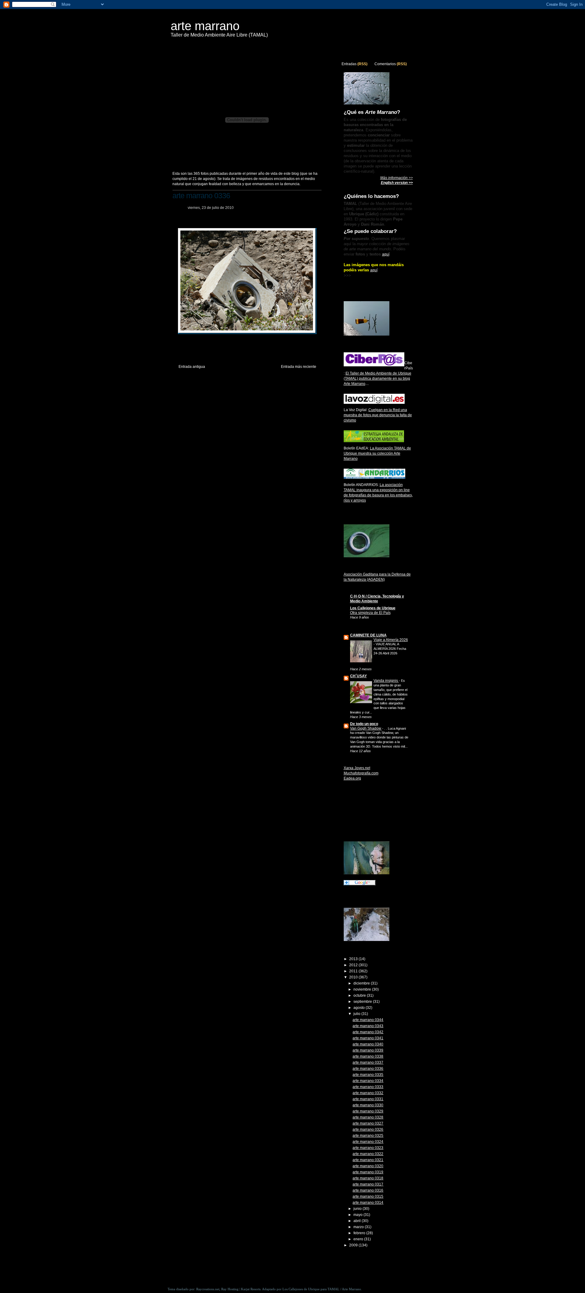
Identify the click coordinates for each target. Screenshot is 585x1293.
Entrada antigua (192, 367)
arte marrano (205, 26)
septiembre (363, 1001)
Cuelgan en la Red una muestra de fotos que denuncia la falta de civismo (378, 415)
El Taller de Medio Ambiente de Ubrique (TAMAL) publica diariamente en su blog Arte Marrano (377, 378)
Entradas (349, 64)
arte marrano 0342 (368, 1032)
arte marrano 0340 (368, 1044)
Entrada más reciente (298, 367)
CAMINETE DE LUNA (368, 635)
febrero (359, 1233)
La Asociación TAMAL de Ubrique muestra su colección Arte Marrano (377, 453)
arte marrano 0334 (368, 1081)
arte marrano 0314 (368, 1202)
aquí (385, 254)
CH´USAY (358, 676)
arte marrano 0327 (368, 1123)
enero (358, 1239)
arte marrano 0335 (368, 1075)
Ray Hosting (230, 1289)
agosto (359, 1008)
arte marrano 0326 (368, 1129)
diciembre (362, 983)
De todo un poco (364, 724)
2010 (354, 977)
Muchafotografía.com (361, 773)
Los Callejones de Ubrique (372, 608)
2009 (354, 1245)
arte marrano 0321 (368, 1160)
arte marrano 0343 (368, 1026)
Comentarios (385, 64)
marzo (359, 1227)
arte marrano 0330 (368, 1105)
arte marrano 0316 (368, 1190)
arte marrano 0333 (368, 1087)
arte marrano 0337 (368, 1062)
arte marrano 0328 (368, 1117)
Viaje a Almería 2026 (391, 640)
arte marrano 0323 (368, 1148)
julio (357, 1014)
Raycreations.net (207, 1289)
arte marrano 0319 (368, 1172)
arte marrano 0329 (368, 1111)
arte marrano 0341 (368, 1038)
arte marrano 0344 (368, 1020)
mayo (358, 1215)
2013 (354, 959)
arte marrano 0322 (368, 1154)
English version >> (397, 183)
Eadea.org (352, 778)
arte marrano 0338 (368, 1056)
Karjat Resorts (251, 1289)
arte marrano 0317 (368, 1184)
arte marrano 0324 (368, 1142)
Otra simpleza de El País (370, 613)
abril (357, 1221)
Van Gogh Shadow (366, 728)
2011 (354, 971)
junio (358, 1209)
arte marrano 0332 (368, 1093)
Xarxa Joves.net (357, 768)
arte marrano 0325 (368, 1135)
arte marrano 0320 (368, 1166)
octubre (360, 995)
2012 (354, 965)
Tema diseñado (178, 1289)
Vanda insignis (386, 680)
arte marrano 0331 (368, 1099)
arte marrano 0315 (368, 1196)
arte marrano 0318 (368, 1178)
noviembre (362, 989)
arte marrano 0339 (368, 1050)
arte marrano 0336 (201, 195)
